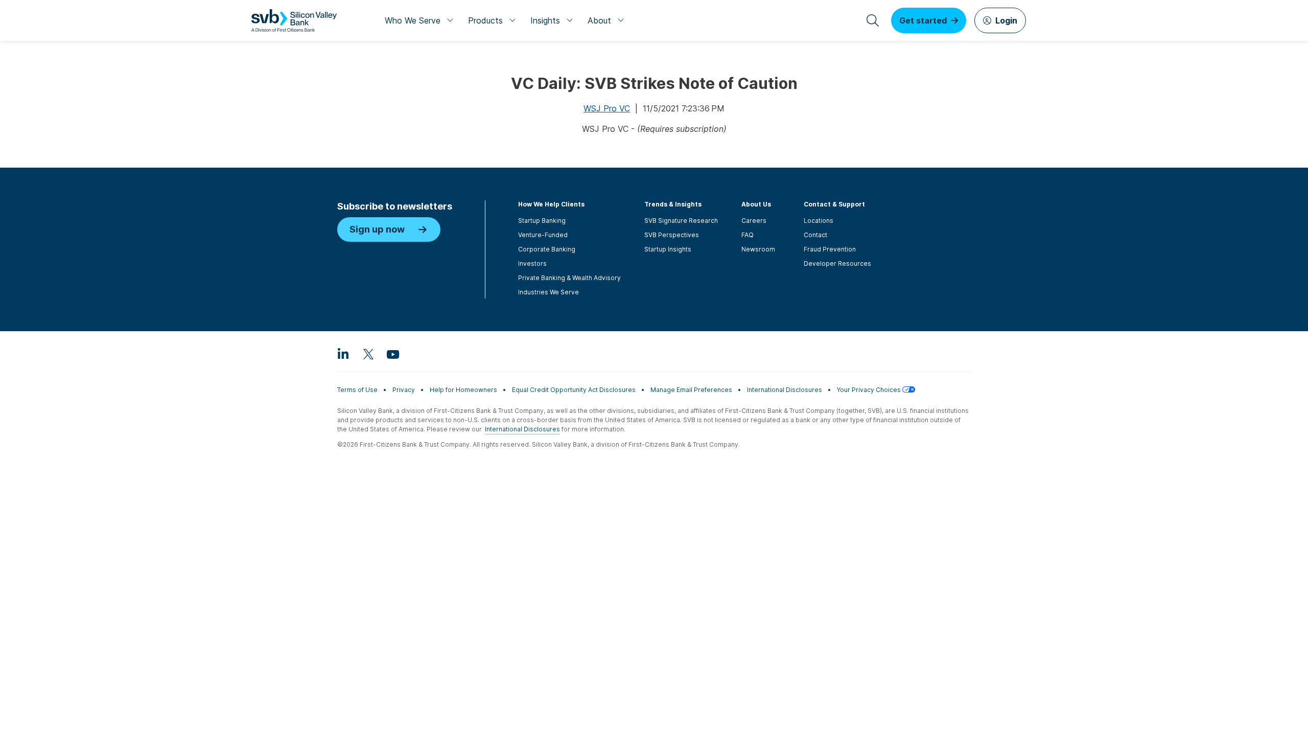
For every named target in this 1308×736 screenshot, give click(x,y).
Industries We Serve (548, 292)
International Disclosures (784, 390)
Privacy (403, 390)
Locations (818, 220)
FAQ (747, 235)
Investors (532, 263)
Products (485, 20)
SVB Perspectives (671, 235)
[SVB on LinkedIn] (343, 353)
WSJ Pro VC (606, 108)
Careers (753, 220)
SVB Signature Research (681, 220)
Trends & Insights (673, 204)
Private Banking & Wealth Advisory (569, 278)
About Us (756, 204)
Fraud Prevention (830, 249)
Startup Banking (542, 220)
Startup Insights (667, 249)
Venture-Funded (543, 235)
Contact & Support (834, 204)
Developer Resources (837, 263)
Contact (815, 235)
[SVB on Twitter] (368, 353)
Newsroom (758, 249)
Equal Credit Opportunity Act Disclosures (574, 390)
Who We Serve (412, 20)
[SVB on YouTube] (392, 353)
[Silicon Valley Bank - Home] (294, 20)
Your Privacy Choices (869, 390)
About (599, 20)
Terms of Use (357, 390)
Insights (545, 20)
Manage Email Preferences (691, 390)
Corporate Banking (546, 249)
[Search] (872, 20)
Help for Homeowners (463, 390)
